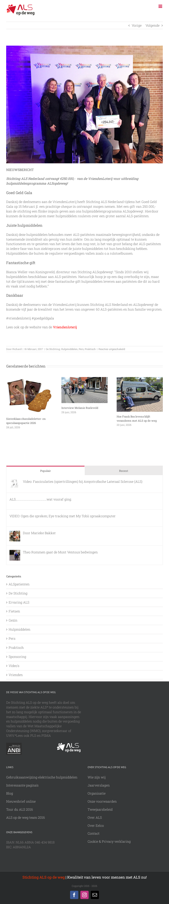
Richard (17, 349)
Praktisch (90, 349)
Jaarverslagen (99, 785)
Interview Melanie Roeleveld (79, 408)
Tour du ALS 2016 (19, 809)
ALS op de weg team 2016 (25, 817)
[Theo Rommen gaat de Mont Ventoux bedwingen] (14, 552)
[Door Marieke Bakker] (14, 533)
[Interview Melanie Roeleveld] (84, 379)
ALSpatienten (19, 584)
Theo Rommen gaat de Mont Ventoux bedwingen (60, 552)
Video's (14, 665)
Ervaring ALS (19, 602)
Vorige (137, 25)
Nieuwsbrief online (21, 801)
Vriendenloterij (65, 327)
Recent (123, 471)
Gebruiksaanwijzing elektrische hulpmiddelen (41, 777)
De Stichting (53, 349)
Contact (94, 833)
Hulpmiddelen (69, 349)
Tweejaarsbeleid (100, 809)
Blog (9, 793)
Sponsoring (17, 656)
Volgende (153, 25)
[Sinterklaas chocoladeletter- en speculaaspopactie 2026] (29, 379)
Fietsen (14, 611)
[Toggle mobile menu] (160, 6)
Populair (45, 471)
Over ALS (95, 817)
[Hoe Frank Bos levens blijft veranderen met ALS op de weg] (140, 379)
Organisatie (97, 793)
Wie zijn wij (97, 777)
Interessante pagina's (22, 785)
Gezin (13, 620)
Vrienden (16, 675)
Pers (81, 349)
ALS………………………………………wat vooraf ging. (40, 499)
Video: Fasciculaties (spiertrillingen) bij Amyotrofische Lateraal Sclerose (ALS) (82, 481)
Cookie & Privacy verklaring (109, 841)
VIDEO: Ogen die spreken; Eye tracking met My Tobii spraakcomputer (62, 516)
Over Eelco (96, 825)
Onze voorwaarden (102, 801)
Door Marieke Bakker (39, 533)
